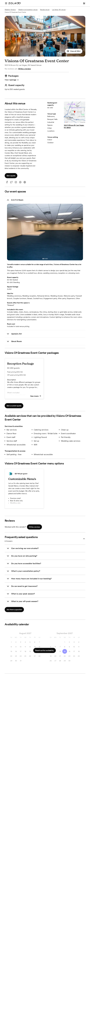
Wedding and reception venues (28, 9)
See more (34, 396)
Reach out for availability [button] (44, 650)
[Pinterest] (20, 182)
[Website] (24, 182)
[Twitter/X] (11, 182)
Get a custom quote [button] (14, 406)
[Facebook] (7, 182)
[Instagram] (15, 182)
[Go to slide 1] (43, 258)
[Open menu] (6, 3)
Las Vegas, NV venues (59, 9)
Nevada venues (44, 9)
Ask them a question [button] (14, 609)
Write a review (24, 69)
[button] (73, 51)
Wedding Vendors (10, 9)
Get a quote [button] (11, 176)
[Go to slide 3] (47, 258)
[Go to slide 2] (45, 258)
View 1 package (10, 80)
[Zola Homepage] (14, 3)
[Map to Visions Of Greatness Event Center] (74, 112)
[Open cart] (84, 3)
